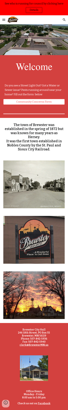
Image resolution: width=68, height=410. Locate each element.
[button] (4, 19)
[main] (34, 66)
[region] (34, 7)
